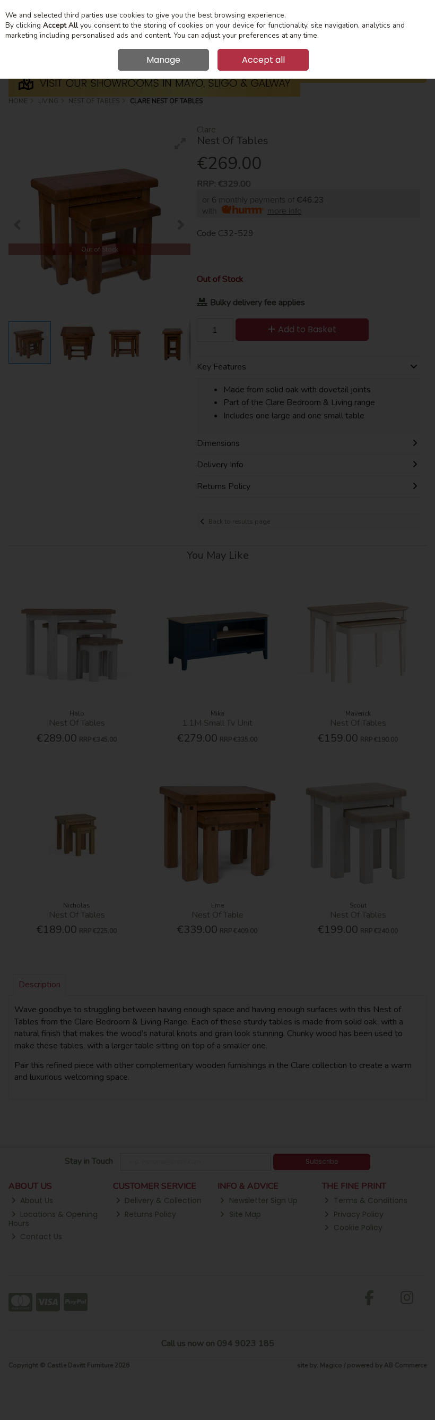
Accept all (263, 60)
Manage (163, 60)
